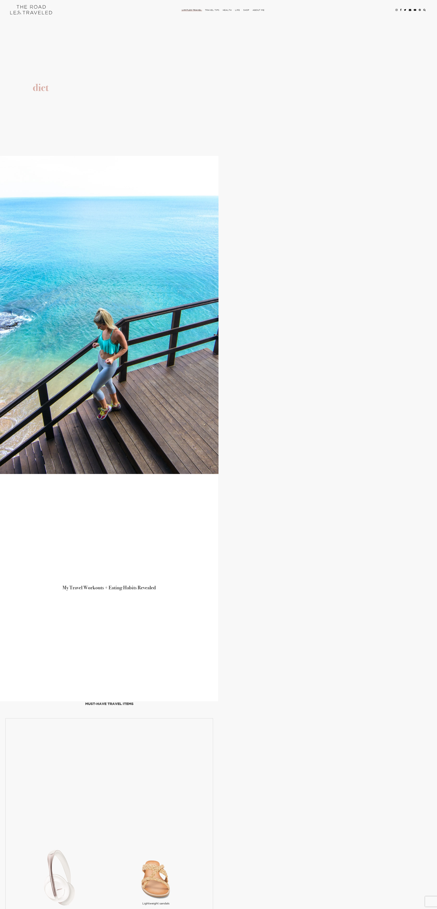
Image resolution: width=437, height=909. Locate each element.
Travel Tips (212, 10)
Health (227, 10)
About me (258, 10)
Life (237, 10)
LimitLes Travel (192, 10)
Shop (246, 10)
